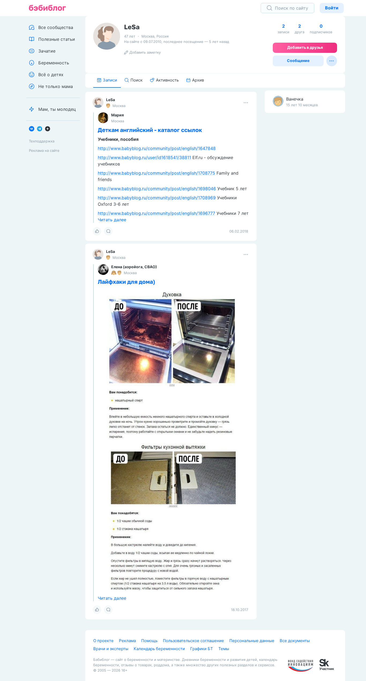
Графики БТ (201, 648)
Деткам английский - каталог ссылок (150, 129)
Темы (223, 648)
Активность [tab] (167, 80)
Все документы (295, 640)
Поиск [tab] (136, 80)
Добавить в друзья (305, 47)
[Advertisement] (305, 201)
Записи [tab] (110, 80)
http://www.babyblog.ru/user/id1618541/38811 (144, 157)
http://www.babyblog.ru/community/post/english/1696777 (156, 213)
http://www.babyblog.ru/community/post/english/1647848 (157, 148)
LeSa (110, 99)
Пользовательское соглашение (193, 640)
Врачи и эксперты (110, 648)
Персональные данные (251, 640)
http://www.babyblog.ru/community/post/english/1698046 (157, 188)
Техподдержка (41, 141)
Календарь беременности (159, 648)
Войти (331, 7)
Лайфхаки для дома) (126, 281)
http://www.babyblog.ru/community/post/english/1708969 (157, 197)
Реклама (127, 640)
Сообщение (298, 60)
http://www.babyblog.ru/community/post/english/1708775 (156, 173)
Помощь (149, 640)
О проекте (103, 640)
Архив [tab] (198, 80)
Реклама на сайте (44, 150)
